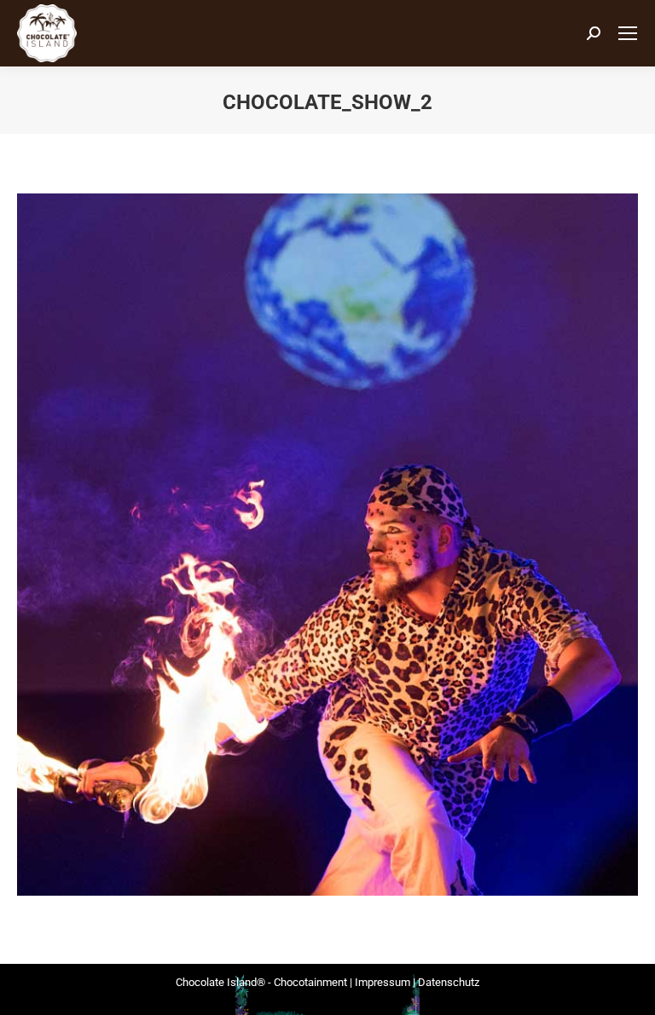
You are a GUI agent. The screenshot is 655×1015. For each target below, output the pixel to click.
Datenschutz (448, 982)
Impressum (382, 982)
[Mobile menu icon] (627, 33)
